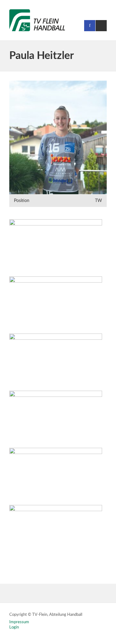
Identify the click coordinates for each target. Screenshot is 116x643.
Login (14, 627)
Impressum (19, 622)
